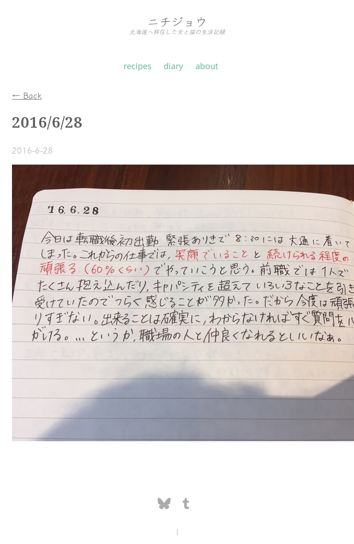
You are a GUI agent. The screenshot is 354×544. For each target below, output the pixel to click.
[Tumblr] (185, 504)
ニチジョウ (177, 21)
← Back (26, 95)
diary (173, 65)
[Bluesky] (164, 504)
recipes (138, 65)
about (206, 65)
